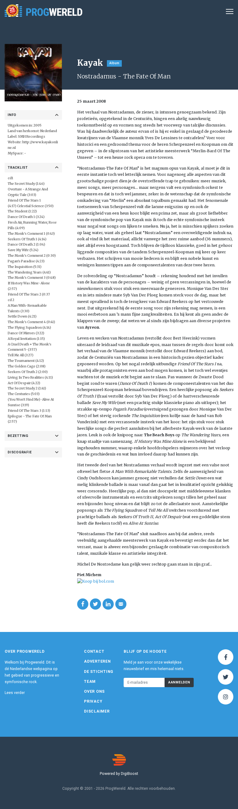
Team (90, 681)
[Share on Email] (120, 604)
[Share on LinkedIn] (108, 604)
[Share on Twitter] (95, 604)
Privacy (93, 701)
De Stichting (98, 671)
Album (114, 63)
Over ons (94, 691)
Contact (94, 651)
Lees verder (15, 693)
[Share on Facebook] (82, 604)
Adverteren (97, 661)
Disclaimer (97, 711)
